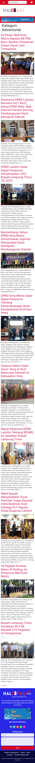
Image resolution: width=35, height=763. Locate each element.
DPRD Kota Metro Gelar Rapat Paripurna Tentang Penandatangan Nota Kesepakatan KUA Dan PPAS (16, 304)
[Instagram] (24, 726)
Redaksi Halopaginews (11, 752)
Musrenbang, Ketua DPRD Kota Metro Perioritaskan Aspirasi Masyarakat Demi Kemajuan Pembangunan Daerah (16, 240)
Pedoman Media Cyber (21, 755)
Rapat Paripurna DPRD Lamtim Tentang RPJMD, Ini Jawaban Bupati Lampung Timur (17, 434)
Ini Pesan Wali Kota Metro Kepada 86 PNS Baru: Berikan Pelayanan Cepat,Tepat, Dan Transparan (17, 42)
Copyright (10, 755)
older (3, 685)
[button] (3, 2)
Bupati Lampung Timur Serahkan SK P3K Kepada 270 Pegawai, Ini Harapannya (16, 628)
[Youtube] (17, 726)
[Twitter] (14, 726)
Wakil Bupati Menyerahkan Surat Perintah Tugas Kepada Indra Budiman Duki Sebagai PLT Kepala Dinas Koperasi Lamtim (16, 502)
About (28, 752)
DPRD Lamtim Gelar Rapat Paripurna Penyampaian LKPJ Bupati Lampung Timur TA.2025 (16, 173)
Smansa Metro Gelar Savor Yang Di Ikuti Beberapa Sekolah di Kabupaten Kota (15, 371)
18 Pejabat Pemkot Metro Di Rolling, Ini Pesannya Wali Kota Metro (14, 571)
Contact (22, 752)
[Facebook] (10, 726)
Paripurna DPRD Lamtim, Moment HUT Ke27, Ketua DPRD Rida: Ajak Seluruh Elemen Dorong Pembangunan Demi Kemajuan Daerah (17, 108)
